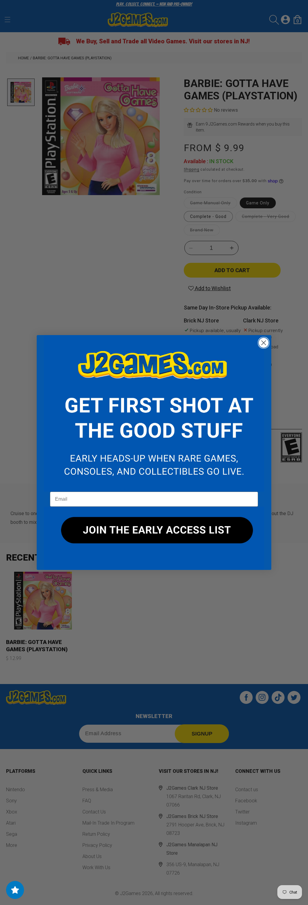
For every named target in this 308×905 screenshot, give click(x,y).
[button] (154, 413)
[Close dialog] (263, 342)
